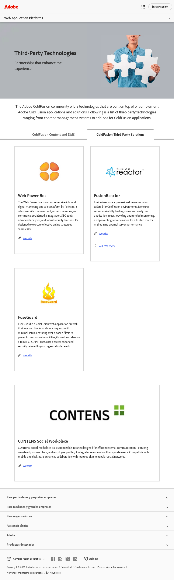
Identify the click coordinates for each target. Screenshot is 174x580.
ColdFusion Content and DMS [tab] (53, 135)
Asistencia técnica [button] (17, 526)
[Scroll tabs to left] (3, 134)
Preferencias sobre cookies (111, 567)
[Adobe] (11, 6)
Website (27, 238)
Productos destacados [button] (21, 544)
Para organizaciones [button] (19, 516)
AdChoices (55, 572)
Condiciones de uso (84, 567)
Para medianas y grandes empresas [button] (29, 507)
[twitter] (68, 559)
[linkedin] (75, 559)
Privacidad (66, 567)
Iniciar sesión (160, 6)
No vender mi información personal (25, 572)
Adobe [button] (11, 535)
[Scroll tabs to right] (170, 134)
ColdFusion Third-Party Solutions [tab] (120, 135)
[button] (143, 6)
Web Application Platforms (23, 18)
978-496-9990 (107, 246)
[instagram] (60, 559)
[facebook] (53, 559)
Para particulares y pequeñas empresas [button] (31, 497)
